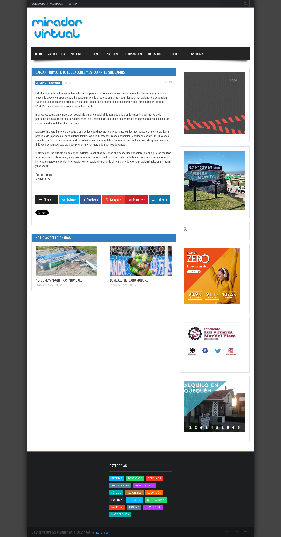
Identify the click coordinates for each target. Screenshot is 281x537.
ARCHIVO (41, 82)
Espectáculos (144, 485)
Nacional (112, 53)
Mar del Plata (56, 53)
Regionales (94, 53)
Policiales (154, 478)
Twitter (72, 3)
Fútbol (116, 492)
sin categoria (120, 485)
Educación (154, 53)
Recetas (116, 478)
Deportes (173, 53)
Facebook (56, 3)
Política (75, 53)
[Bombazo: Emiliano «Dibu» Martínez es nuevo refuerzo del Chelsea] (141, 261)
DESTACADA (135, 478)
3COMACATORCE (101, 533)
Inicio (38, 53)
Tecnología (195, 53)
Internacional (133, 53)
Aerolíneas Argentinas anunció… (59, 280)
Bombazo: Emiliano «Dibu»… (129, 280)
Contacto (38, 3)
